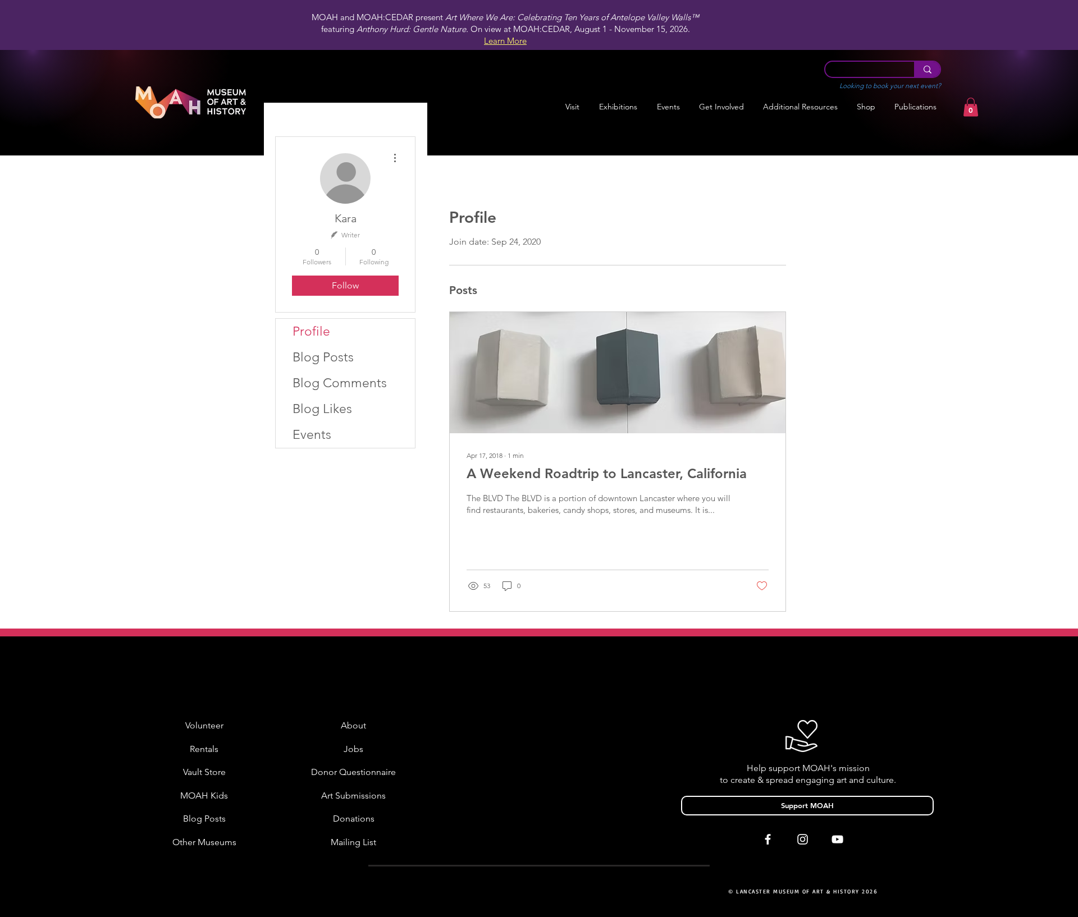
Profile (311, 331)
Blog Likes (322, 408)
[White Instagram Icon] (803, 839)
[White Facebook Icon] (768, 839)
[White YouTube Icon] (837, 839)
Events (312, 434)
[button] (618, 106)
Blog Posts (323, 357)
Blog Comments (340, 383)
